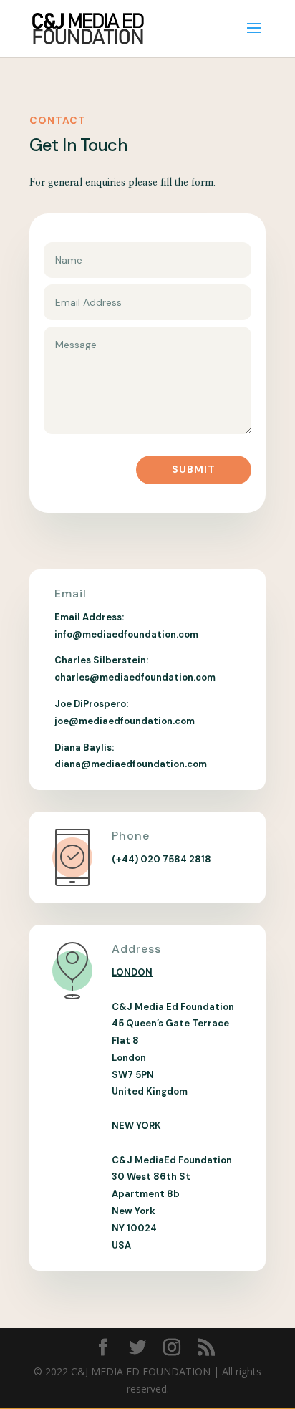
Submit (194, 469)
